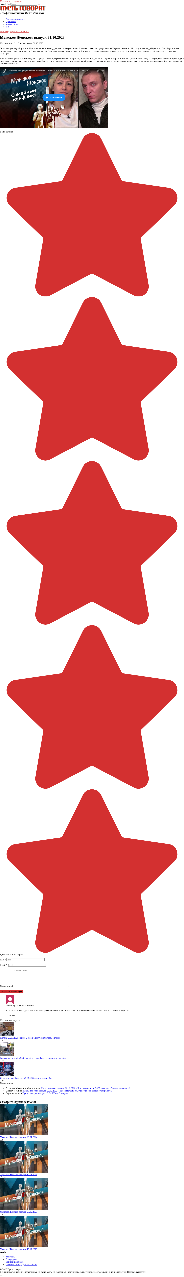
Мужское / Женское (13, 24)
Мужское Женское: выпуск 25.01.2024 (18, 1137)
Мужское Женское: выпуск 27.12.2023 (18, 1212)
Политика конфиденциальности (21, 1264)
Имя (3, 959)
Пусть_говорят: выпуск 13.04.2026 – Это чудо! (45, 1093)
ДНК (7, 27)
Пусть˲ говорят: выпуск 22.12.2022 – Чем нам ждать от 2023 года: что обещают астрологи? (85, 1088)
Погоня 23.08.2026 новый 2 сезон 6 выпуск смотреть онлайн (30, 1038)
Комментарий (7, 986)
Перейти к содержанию (11, 1)
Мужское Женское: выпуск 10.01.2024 (18, 1174)
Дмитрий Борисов (15, 1262)
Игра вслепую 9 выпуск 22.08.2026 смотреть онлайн (26, 1078)
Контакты (10, 1256)
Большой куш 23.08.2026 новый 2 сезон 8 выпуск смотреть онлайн (33, 1058)
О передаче (11, 1259)
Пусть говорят (11, 22)
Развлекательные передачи (15, 19)
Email (3, 965)
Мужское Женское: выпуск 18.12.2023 (18, 1249)
